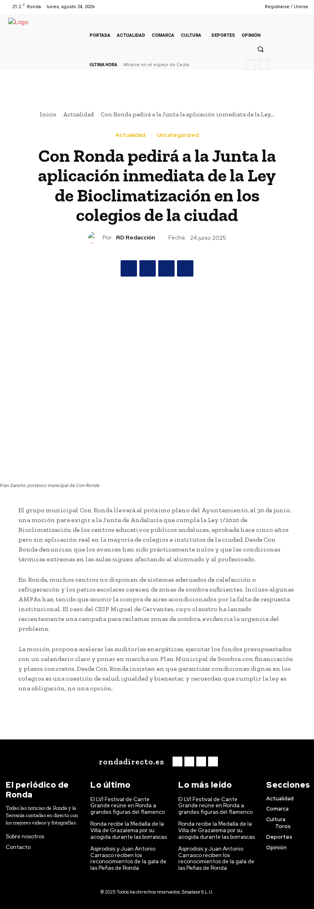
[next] (264, 65)
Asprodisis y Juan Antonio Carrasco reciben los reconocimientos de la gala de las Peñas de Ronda (128, 858)
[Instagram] (227, 7)
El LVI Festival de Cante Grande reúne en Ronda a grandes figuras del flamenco (127, 805)
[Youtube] (248, 7)
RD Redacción (135, 237)
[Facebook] (217, 7)
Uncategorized (178, 135)
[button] (260, 49)
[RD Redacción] (95, 238)
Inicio (48, 114)
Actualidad (78, 114)
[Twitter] (238, 7)
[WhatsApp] (185, 268)
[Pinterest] (166, 268)
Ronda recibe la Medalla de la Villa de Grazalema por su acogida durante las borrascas (128, 830)
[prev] (251, 65)
